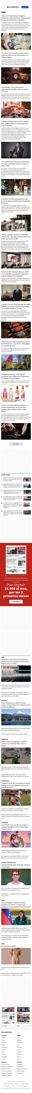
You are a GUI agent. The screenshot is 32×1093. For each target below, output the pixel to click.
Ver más (16, 444)
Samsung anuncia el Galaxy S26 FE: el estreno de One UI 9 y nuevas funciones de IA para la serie (14, 857)
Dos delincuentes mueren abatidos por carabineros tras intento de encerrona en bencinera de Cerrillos (13, 498)
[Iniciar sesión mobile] (30, 7)
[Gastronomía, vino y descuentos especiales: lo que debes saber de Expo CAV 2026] (16, 109)
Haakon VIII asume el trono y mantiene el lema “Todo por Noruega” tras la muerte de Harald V (12, 479)
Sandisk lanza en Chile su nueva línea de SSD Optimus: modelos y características (13, 851)
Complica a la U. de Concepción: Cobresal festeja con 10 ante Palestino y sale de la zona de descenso (15, 785)
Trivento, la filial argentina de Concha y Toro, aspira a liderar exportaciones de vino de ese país (15, 123)
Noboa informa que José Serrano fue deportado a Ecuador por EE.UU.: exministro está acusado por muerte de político (15, 937)
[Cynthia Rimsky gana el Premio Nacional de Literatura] (16, 877)
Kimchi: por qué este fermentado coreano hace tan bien (15, 968)
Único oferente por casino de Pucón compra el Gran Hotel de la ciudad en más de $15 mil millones (15, 705)
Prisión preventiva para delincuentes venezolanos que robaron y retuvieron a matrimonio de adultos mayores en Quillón (15, 686)
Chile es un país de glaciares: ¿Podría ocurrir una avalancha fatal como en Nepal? (14, 744)
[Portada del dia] (16, 573)
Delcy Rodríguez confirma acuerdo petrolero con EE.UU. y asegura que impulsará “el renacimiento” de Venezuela (15, 905)
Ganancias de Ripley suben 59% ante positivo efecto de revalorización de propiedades (15, 729)
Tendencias (4, 739)
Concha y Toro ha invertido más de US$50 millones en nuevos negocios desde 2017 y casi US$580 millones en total (15, 306)
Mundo (3, 900)
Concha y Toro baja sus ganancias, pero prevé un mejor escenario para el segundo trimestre (15, 201)
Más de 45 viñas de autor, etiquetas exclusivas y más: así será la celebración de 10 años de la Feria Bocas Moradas (16, 18)
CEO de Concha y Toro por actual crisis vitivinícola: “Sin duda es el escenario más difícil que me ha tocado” (15, 237)
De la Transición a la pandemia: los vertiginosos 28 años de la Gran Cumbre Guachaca (15, 889)
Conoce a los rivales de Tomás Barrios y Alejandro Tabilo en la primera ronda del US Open (15, 809)
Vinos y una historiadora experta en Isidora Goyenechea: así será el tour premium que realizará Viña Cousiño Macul (14, 408)
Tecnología (4, 822)
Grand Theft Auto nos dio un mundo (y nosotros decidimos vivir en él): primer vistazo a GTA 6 (14, 827)
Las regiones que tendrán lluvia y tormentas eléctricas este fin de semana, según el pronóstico (15, 775)
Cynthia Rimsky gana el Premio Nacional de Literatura (15, 866)
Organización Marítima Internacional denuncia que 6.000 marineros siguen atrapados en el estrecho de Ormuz (12, 485)
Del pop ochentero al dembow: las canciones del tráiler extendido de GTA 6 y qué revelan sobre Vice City (15, 768)
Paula (3, 944)
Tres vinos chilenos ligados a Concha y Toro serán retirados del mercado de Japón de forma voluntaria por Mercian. (15, 381)
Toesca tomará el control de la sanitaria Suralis (14, 734)
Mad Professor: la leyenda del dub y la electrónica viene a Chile (15, 895)
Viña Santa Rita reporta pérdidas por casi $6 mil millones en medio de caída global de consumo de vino (15, 344)
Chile (2, 657)
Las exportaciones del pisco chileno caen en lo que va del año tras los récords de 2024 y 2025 (15, 164)
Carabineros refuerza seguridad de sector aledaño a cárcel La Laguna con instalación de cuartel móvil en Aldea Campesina (12, 505)
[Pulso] (23, 1024)
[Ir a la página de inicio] (13, 7)
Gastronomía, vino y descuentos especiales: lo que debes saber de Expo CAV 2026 (14, 89)
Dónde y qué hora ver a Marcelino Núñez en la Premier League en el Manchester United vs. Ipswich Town (15, 816)
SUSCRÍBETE (16, 602)
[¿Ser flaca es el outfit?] (16, 956)
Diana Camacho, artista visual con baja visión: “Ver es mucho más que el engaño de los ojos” (16, 974)
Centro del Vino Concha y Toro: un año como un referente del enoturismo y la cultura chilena (14, 55)
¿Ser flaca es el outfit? (8, 946)
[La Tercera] (8, 1024)
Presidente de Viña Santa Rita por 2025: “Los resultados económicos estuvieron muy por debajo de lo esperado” (15, 274)
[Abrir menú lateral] (2, 7)
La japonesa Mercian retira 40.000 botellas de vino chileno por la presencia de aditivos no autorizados (15, 376)
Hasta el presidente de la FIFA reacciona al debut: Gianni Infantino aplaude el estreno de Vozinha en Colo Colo (13, 492)
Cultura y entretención (8, 862)
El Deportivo (5, 781)
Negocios (4, 700)
